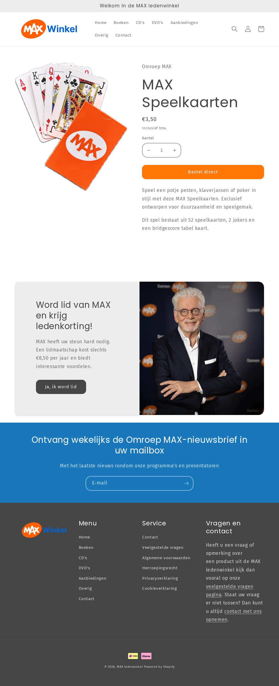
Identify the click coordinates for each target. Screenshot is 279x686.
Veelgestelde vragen (163, 547)
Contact (87, 598)
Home (84, 537)
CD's (83, 557)
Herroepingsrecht (160, 567)
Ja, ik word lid (61, 386)
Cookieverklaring (159, 588)
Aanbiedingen (93, 578)
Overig (85, 588)
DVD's (84, 567)
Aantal (148, 138)
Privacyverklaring (160, 578)
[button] (234, 28)
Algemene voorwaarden (166, 557)
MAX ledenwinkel (130, 667)
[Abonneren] (186, 483)
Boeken (86, 547)
